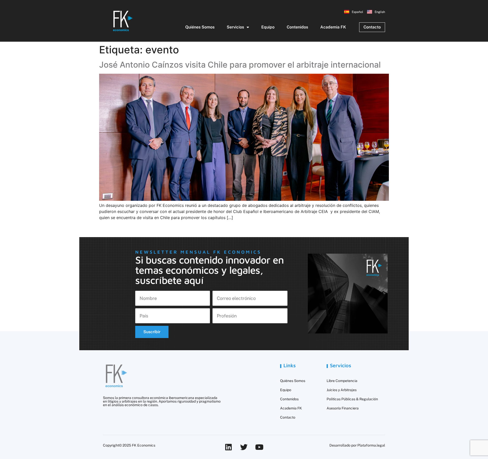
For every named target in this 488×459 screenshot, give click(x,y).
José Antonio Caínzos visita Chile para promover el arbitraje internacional (240, 65)
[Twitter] (244, 447)
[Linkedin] (228, 447)
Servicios (235, 27)
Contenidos (297, 27)
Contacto (287, 417)
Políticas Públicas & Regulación (352, 399)
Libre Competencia (342, 381)
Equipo (267, 27)
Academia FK (333, 27)
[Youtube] (259, 447)
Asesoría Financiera (343, 408)
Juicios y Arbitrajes (342, 390)
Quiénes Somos (200, 27)
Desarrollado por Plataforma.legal (357, 445)
